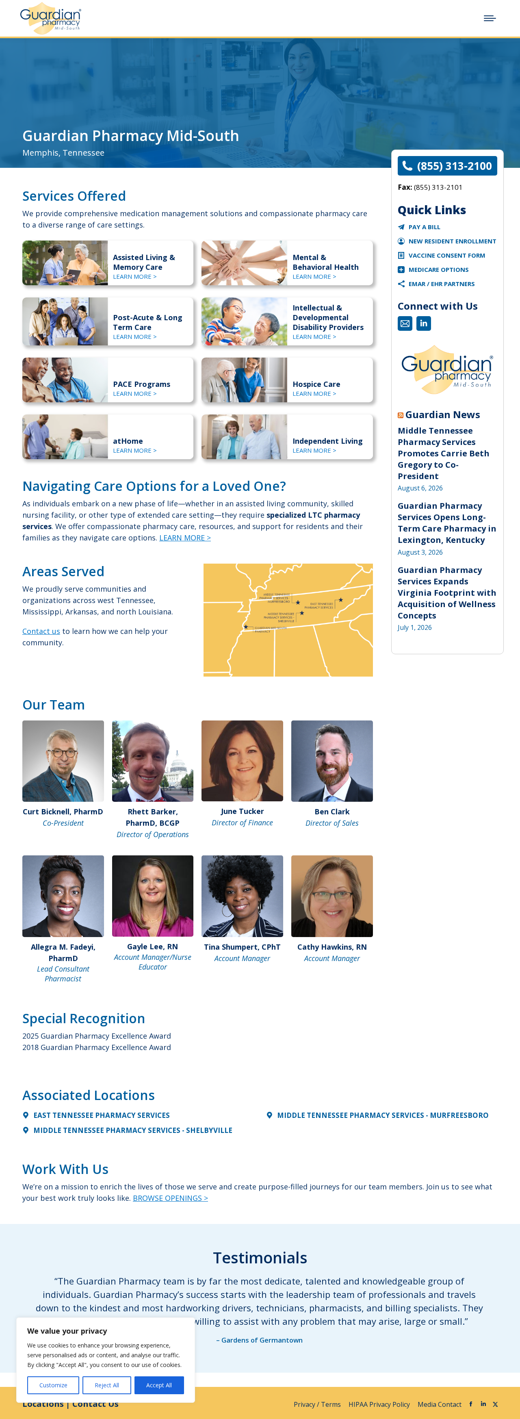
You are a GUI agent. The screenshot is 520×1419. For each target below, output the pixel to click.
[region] (105, 1360)
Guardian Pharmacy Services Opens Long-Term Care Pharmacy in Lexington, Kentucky (447, 522)
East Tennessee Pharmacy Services (101, 1115)
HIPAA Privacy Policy (380, 1404)
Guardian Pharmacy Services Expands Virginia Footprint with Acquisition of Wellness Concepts (447, 592)
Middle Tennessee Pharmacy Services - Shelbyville (132, 1130)
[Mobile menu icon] (490, 18)
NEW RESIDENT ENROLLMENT (452, 241)
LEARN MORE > (135, 276)
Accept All (159, 1385)
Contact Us (95, 1403)
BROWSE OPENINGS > (170, 1198)
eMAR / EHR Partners (442, 284)
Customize (53, 1385)
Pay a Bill (424, 227)
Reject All (107, 1385)
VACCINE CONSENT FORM (447, 255)
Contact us (41, 631)
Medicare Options (439, 269)
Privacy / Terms (318, 1404)
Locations (43, 1403)
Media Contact (440, 1404)
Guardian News (442, 414)
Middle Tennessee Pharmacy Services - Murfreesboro (383, 1115)
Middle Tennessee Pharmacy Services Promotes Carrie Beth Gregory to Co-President (444, 453)
